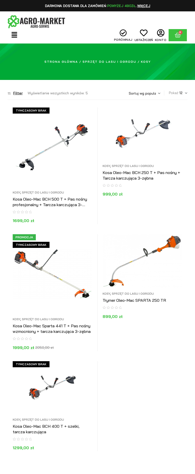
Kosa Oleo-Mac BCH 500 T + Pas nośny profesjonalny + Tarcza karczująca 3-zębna (50, 205)
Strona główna (61, 61)
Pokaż (173, 93)
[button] (14, 35)
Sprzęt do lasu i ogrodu (109, 61)
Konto (161, 40)
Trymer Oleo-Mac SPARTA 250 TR (134, 300)
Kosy (16, 192)
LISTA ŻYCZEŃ (144, 40)
